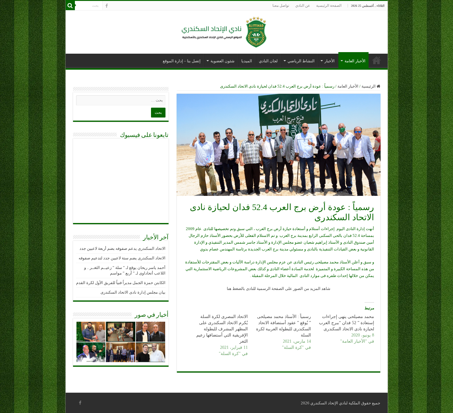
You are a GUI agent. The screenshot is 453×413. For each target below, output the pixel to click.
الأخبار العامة (355, 61)
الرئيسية (369, 86)
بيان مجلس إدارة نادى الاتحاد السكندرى (132, 292)
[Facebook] (106, 6)
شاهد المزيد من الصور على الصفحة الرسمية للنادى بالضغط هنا (278, 288)
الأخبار (329, 61)
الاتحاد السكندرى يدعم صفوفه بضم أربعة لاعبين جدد (122, 248)
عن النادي (302, 5)
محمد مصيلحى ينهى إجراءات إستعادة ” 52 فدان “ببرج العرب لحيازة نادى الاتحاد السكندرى (346, 322)
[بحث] (70, 5)
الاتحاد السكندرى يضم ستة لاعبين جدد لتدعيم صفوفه (122, 258)
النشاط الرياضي (301, 61)
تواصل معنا (280, 5)
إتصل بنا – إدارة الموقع (182, 61)
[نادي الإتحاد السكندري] (226, 30)
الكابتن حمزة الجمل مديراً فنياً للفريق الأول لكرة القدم (120, 282)
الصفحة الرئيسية (328, 5)
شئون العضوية (222, 61)
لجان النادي (268, 61)
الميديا (246, 61)
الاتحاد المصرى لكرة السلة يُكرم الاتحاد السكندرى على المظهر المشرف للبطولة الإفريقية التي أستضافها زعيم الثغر (222, 329)
